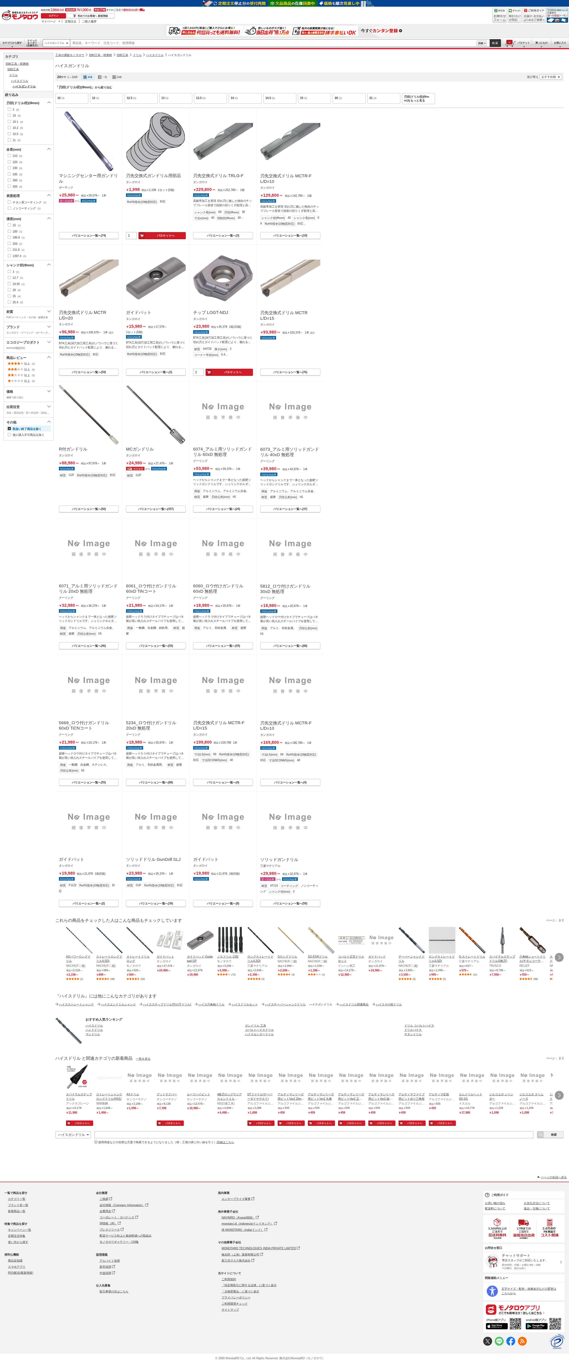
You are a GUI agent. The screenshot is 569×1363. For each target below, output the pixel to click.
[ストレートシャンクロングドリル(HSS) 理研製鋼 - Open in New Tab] (109, 1078)
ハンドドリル (94, 1029)
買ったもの (541, 42)
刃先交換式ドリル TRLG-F (218, 175)
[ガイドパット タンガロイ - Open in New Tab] (170, 941)
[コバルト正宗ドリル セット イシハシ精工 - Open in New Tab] (351, 941)
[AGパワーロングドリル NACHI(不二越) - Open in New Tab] (79, 941)
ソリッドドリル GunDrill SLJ (153, 859)
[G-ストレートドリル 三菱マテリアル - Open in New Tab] (472, 941)
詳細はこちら (225, 1142)
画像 (90, 77)
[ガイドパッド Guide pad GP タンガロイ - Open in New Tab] (200, 941)
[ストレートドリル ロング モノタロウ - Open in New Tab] (139, 941)
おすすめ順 (548, 77)
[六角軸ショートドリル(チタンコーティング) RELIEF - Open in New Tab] (532, 941)
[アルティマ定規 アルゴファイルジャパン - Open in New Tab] (442, 1078)
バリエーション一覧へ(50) (89, 509)
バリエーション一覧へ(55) (156, 645)
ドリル (137, 55)
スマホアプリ (16, 1266)
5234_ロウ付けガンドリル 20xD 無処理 (151, 725)
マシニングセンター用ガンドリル (88, 178)
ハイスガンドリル (54, 43)
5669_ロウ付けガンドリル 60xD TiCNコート (84, 725)
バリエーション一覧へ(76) (290, 372)
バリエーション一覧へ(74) (89, 235)
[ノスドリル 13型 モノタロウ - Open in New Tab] (230, 941)
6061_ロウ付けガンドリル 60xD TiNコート (151, 589)
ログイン (53, 15)
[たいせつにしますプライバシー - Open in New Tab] (557, 1341)
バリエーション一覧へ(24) (223, 509)
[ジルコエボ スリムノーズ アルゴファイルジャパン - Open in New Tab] (532, 1078)
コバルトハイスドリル (259, 1029)
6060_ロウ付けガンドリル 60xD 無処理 (218, 589)
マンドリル (93, 1034)
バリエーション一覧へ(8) (223, 903)
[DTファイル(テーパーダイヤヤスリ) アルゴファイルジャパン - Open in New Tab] (260, 1078)
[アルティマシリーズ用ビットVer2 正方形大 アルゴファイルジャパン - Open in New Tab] (351, 1078)
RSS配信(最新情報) (20, 1272)
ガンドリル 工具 (255, 1025)
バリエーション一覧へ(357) (156, 509)
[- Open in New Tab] (497, 1229)
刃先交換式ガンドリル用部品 (153, 175)
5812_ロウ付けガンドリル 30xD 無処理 (285, 589)
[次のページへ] (559, 957)
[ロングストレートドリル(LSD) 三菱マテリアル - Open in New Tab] (260, 941)
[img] (21, 16)
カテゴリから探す (12, 42)
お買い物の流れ (495, 1203)
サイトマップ (230, 1309)
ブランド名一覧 (18, 1205)
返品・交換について (537, 1208)
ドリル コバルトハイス (419, 1025)
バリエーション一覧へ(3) (223, 235)
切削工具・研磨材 (100, 55)
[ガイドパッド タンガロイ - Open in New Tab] (381, 941)
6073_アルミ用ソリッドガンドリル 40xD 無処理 (289, 452)
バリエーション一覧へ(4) (223, 782)
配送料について (495, 1208)
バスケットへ (165, 235)
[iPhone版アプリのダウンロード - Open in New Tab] (503, 1324)
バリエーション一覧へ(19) (290, 235)
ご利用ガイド (500, 1195)
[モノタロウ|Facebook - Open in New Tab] (510, 1344)
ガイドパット (138, 312)
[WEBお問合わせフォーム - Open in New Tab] (499, 15)
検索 (495, 43)
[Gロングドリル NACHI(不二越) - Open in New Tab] (291, 941)
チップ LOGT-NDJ (210, 312)
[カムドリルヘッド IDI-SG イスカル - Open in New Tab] (472, 1078)
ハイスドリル (155, 55)
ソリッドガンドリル (279, 859)
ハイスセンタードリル (259, 1034)
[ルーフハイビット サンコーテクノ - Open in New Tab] (200, 1078)
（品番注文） (32, 43)
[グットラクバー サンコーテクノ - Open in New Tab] (170, 1078)
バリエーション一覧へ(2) (89, 903)
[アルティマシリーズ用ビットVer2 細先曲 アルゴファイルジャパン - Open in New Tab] (381, 1078)
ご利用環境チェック (235, 1303)
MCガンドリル (140, 449)
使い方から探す (18, 1242)
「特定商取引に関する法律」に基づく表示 (249, 1285)
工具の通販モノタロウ (69, 55)
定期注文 (70, 21)
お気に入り (560, 42)
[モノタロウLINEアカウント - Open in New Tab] (499, 1344)
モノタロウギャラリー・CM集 (119, 1242)
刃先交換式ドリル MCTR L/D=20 (82, 315)
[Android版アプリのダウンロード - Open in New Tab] (544, 1324)
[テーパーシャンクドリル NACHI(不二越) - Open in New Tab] (412, 941)
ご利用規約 (229, 1279)
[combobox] (273, 43)
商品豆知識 (15, 1260)
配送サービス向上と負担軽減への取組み (126, 1235)
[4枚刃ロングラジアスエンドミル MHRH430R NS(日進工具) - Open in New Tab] (230, 1078)
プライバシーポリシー (236, 1297)
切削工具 (122, 55)
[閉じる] (177, 73)
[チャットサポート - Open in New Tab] (515, 15)
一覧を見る (143, 1058)
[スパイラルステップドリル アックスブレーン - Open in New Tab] (79, 1078)
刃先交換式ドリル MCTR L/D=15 (284, 315)
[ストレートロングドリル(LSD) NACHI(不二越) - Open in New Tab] (109, 941)
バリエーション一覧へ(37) (290, 509)
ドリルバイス (413, 1029)
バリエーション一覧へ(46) (89, 645)
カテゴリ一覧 (16, 1199)
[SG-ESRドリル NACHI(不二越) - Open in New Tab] (321, 941)
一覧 (104, 77)
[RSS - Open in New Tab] (522, 1344)
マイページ (48, 21)
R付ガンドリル (73, 449)
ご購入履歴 (89, 21)
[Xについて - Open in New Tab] (487, 1344)
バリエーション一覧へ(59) (89, 372)
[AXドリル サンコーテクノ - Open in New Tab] (139, 1078)
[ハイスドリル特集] (68, 1043)
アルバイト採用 (110, 1260)
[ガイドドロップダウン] (534, 18)
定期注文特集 (16, 1236)
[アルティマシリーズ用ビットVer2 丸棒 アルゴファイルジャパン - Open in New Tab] (321, 1078)
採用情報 (102, 1254)
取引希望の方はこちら (114, 1291)
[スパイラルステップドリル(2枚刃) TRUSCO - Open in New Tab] (502, 941)
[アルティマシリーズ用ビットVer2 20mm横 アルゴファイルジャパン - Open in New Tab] (291, 1078)
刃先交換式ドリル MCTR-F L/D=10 (286, 179)
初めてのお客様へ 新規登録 (93, 15)
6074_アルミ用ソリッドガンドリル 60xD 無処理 (222, 452)
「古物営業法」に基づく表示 (240, 1291)
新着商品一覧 (16, 1211)
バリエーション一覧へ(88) (290, 645)
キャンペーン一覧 (19, 1230)
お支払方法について (537, 1203)
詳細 (480, 43)
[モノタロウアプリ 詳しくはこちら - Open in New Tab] (524, 1309)
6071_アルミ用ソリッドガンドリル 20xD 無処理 (88, 589)
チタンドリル (413, 1034)
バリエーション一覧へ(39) (156, 903)
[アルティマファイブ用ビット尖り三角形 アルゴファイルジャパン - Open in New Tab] (412, 1078)
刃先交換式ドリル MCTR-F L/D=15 (218, 725)
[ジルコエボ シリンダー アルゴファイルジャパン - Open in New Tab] (502, 1078)
